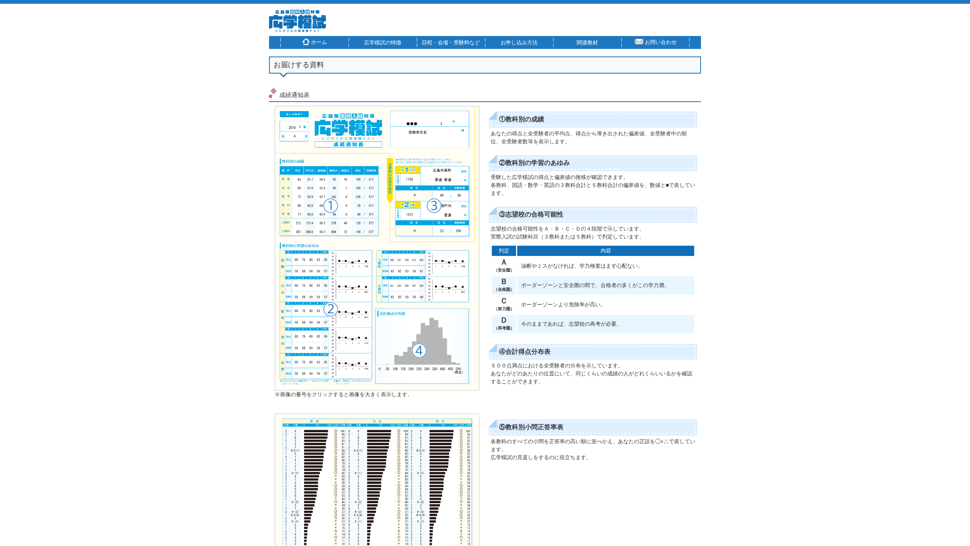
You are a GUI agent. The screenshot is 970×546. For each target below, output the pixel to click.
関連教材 (587, 42)
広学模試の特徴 (382, 42)
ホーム (319, 42)
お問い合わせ (661, 42)
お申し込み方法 (519, 42)
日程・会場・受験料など (451, 42)
